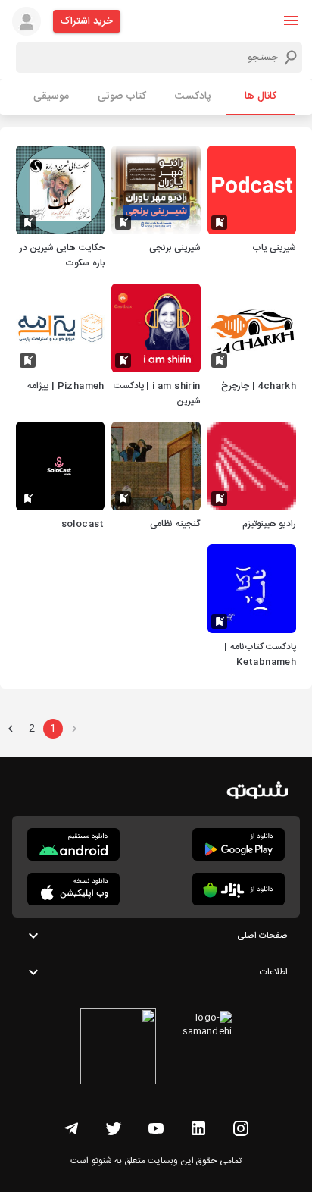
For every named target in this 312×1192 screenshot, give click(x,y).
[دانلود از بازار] (238, 889)
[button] (291, 20)
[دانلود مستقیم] (73, 844)
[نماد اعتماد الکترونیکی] (118, 1048)
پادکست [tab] (193, 96)
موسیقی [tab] (51, 96)
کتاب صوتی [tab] (122, 96)
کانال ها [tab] (260, 96)
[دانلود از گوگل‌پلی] (238, 844)
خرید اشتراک (87, 21)
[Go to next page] (10, 729)
